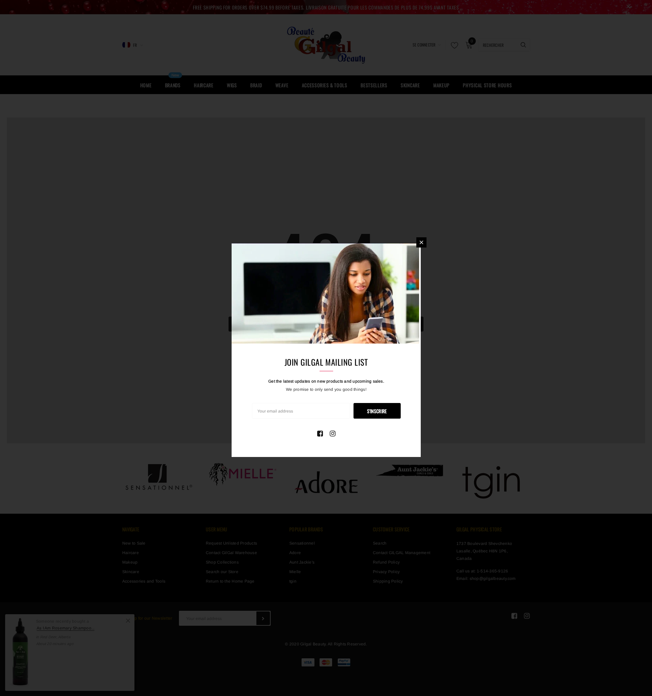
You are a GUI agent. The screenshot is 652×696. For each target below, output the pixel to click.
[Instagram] (333, 434)
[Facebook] (320, 434)
